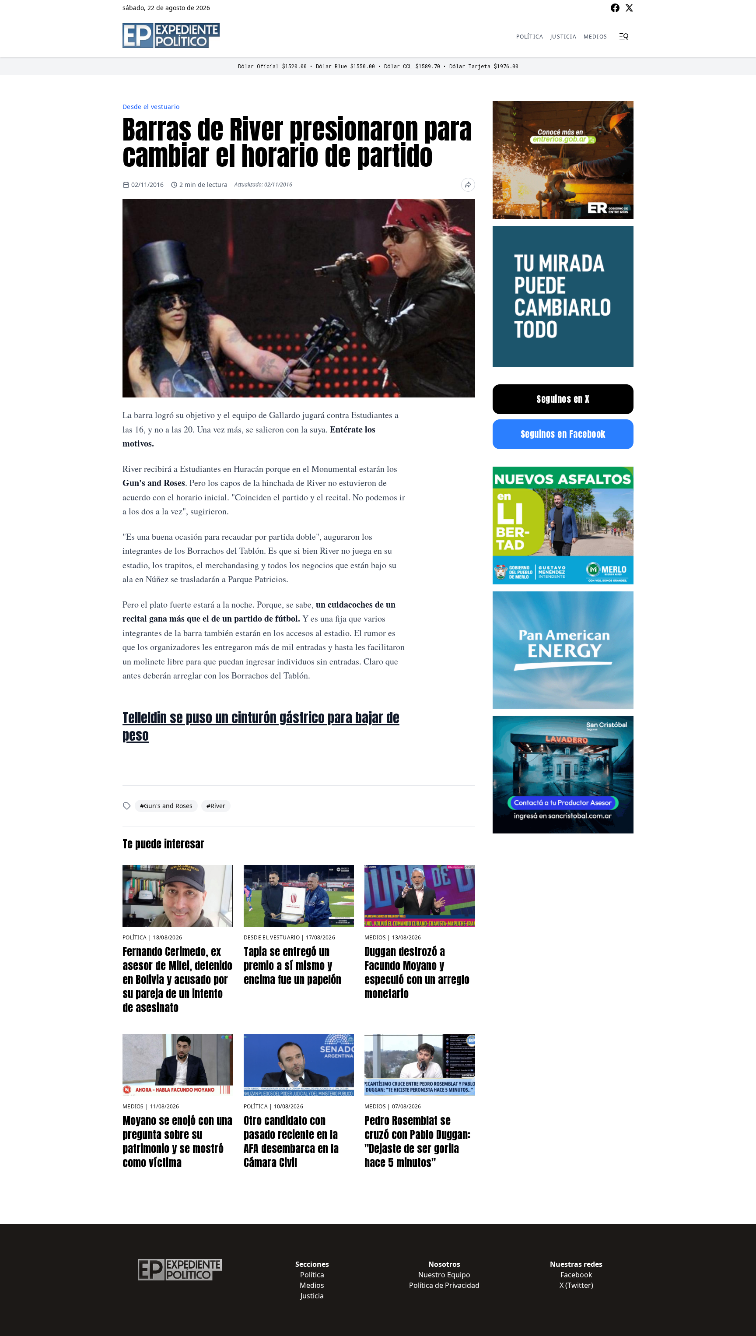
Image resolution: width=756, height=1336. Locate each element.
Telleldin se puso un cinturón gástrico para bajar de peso (260, 726)
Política (530, 36)
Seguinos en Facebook (563, 434)
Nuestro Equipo (444, 1275)
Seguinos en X (563, 399)
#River (215, 806)
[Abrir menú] (624, 36)
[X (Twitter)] (629, 8)
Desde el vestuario (150, 106)
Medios (595, 36)
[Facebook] (615, 8)
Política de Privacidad (444, 1285)
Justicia (563, 36)
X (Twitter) (576, 1285)
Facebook (576, 1275)
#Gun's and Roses (166, 806)
